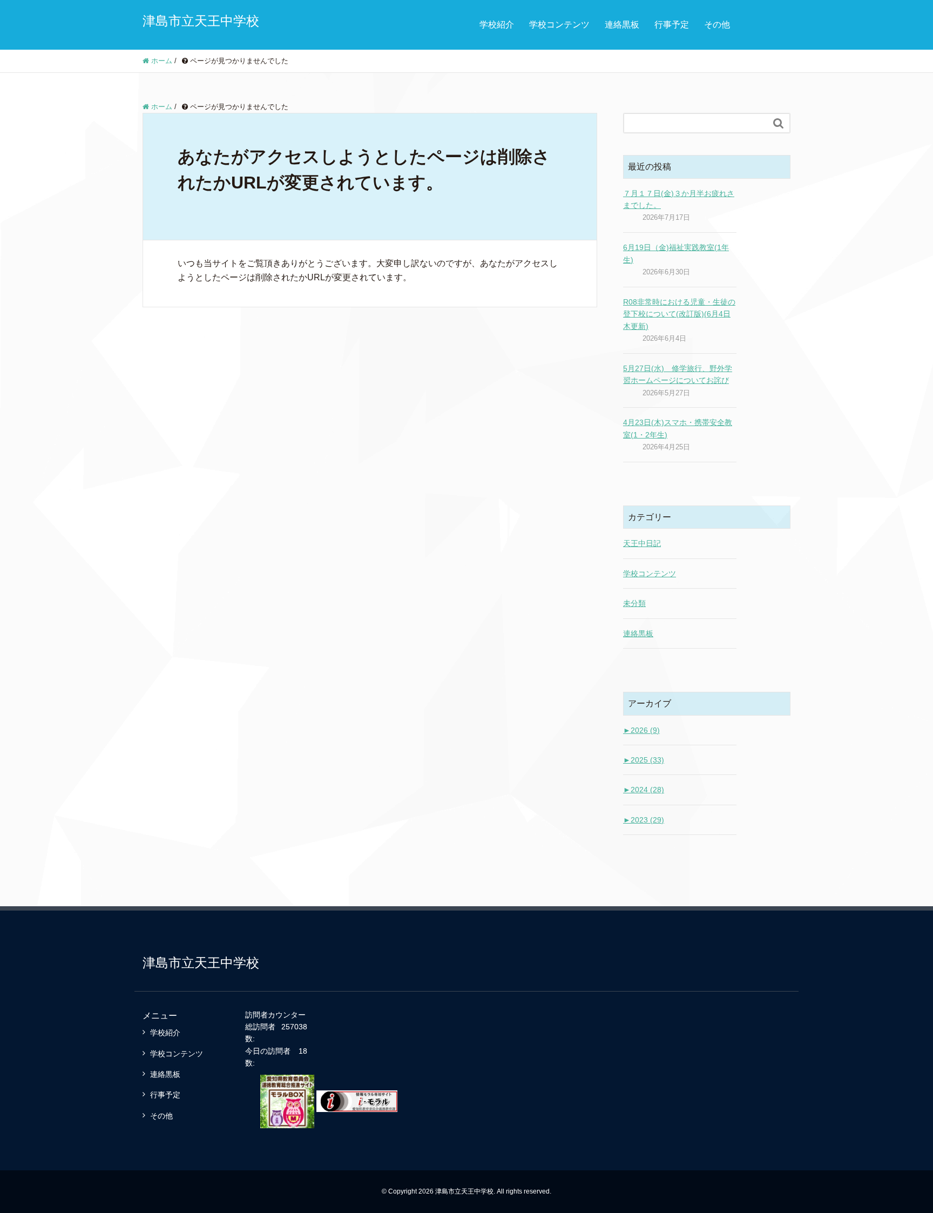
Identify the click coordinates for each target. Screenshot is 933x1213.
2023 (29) (643, 820)
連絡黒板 (622, 24)
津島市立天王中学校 (201, 21)
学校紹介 (496, 24)
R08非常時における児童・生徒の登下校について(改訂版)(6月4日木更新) (679, 314)
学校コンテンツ (559, 24)
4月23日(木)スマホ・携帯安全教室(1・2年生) (677, 428)
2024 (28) (643, 789)
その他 (717, 24)
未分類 (634, 603)
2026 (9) (641, 730)
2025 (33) (643, 760)
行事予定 (671, 24)
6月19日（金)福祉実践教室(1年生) (676, 253)
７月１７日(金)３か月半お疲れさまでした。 (678, 199)
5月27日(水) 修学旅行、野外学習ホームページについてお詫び (677, 374)
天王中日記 (642, 543)
